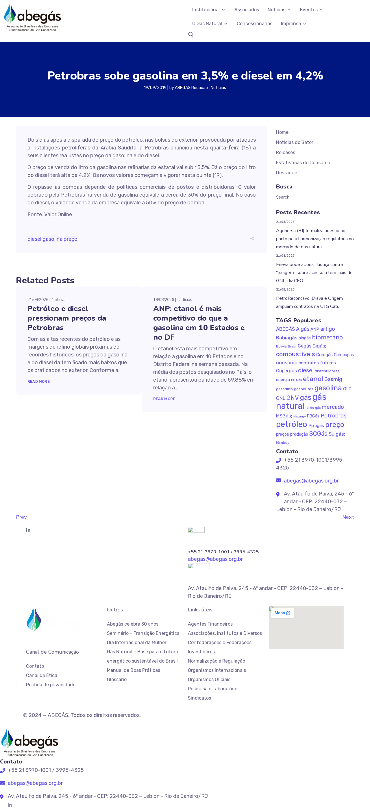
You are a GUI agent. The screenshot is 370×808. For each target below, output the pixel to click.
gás (305, 397)
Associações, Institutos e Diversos (225, 633)
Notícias (276, 9)
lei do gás (313, 408)
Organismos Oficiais (209, 679)
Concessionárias (254, 23)
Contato (35, 666)
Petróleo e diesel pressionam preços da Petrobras (66, 318)
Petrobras (334, 415)
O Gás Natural (207, 23)
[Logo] (32, 17)
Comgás (324, 354)
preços (282, 434)
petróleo (291, 424)
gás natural (301, 401)
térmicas (282, 443)
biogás (305, 338)
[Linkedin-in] (28, 530)
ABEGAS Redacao (191, 87)
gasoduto (284, 389)
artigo (327, 329)
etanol (313, 379)
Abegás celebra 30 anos (132, 624)
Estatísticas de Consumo (303, 162)
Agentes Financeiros (210, 624)
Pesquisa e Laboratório (212, 688)
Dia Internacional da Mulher (136, 642)
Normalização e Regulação (216, 661)
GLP (347, 388)
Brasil (292, 346)
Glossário (117, 679)
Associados (246, 9)
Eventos (309, 9)
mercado (333, 407)
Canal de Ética (41, 675)
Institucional (206, 9)
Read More (38, 381)
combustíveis (295, 354)
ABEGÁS (285, 329)
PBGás (313, 416)
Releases (285, 152)
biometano (327, 337)
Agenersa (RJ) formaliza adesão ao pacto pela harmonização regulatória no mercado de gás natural (315, 239)
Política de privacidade (50, 684)
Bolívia (281, 346)
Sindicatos (199, 698)
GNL (280, 398)
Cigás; (319, 346)
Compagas (344, 354)
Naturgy (299, 416)
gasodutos (303, 389)
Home (282, 132)
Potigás (316, 425)
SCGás (318, 433)
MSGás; (284, 416)
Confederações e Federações (219, 642)
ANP (314, 329)
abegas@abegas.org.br (311, 481)
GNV (292, 397)
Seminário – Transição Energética (143, 633)
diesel (34, 239)
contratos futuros (317, 362)
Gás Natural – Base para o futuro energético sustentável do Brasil (142, 656)
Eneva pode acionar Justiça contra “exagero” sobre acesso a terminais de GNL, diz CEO (314, 272)
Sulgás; (337, 434)
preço (70, 239)
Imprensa (291, 23)
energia (283, 379)
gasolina (52, 239)
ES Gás (296, 380)
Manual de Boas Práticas (133, 670)
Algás (302, 329)
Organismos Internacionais (217, 670)
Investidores (201, 651)
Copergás (286, 371)
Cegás (304, 346)
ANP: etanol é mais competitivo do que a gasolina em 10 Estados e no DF (199, 323)
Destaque (286, 172)
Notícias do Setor (294, 142)
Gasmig (333, 379)
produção (299, 434)
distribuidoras (327, 371)
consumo (286, 362)
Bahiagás (286, 338)
